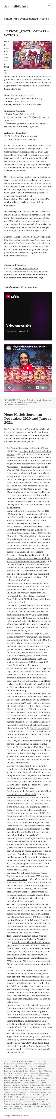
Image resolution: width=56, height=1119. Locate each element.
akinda (6, 1066)
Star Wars (17, 1102)
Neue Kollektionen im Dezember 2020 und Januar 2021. (27, 418)
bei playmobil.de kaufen (26, 268)
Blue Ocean (33, 1066)
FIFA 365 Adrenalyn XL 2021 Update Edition (31, 1078)
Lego (40, 1083)
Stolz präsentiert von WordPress (16, 1115)
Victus (49, 1106)
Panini (6, 1094)
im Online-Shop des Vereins (30, 551)
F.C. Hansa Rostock (29, 1071)
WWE (6, 1109)
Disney (30, 1068)
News (21, 1061)
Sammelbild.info (16, 6)
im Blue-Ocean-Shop (16, 690)
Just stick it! (33, 1083)
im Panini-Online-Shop (22, 788)
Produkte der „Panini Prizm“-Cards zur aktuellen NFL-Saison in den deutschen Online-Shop (28, 589)
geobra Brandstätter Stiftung (21, 402)
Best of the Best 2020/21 (19, 1066)
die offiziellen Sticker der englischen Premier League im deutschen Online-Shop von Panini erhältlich (28, 558)
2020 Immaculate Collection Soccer (23, 1064)
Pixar (38, 1094)
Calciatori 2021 (9, 1068)
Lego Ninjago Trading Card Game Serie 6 (26, 1085)
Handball (7, 1080)
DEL (25, 1068)
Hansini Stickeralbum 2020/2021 (16, 1083)
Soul (11, 1102)
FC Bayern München (44, 1071)
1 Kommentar (17, 1109)
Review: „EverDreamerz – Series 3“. (26, 33)
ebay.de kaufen (41, 271)
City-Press (20, 1068)
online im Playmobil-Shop (35, 998)
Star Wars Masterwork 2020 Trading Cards (32, 1104)
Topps (24, 1106)
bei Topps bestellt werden (33, 703)
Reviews (22, 400)
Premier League (34, 1097)
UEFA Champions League (36, 1106)
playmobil (36, 402)
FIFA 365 (11, 1078)
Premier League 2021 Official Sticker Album (25, 1098)
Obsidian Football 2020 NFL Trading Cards (35, 1092)
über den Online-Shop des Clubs (35, 504)
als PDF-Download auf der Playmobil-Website (28, 992)
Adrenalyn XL (42, 1064)
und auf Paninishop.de (17, 762)
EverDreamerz (34, 400)
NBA (18, 1090)
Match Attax (13, 1087)
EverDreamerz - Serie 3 (12, 1071)
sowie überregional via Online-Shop (24, 1011)
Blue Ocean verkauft (39, 728)
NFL (17, 1092)
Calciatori (41, 1066)
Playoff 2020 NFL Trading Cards (16, 1097)
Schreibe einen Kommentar (17, 405)
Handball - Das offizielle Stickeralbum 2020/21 (29, 1080)
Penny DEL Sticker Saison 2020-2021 (23, 1094)
